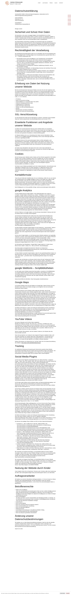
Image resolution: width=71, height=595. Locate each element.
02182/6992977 (18, 22)
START (39, 2)
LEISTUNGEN (45, 2)
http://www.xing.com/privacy (44, 439)
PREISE (51, 2)
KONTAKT (61, 2)
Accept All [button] (67, 593)
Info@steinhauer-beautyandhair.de (22, 24)
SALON (56, 2)
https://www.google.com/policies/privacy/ (39, 279)
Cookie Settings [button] (62, 593)
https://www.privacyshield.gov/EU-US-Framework (25, 315)
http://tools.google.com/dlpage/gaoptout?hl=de (25, 225)
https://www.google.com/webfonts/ (32, 272)
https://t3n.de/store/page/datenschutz (25, 442)
